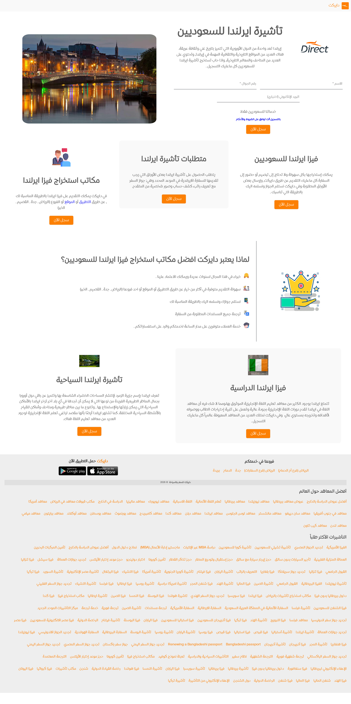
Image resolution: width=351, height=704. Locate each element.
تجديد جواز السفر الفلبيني (54, 584)
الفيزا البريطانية (311, 584)
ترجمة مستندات (156, 608)
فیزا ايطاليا (124, 584)
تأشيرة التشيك (85, 584)
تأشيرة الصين (263, 584)
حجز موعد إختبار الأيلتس (106, 560)
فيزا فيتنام (204, 572)
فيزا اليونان (25, 669)
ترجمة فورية (110, 608)
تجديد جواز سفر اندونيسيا (329, 620)
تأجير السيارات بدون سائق (293, 560)
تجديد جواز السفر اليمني (147, 645)
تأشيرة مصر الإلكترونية (83, 572)
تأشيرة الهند (224, 584)
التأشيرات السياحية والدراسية (208, 657)
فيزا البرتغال (110, 572)
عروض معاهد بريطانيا (288, 502)
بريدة (216, 471)
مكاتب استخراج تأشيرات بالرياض (288, 596)
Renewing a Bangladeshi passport (195, 645)
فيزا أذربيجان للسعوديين (214, 620)
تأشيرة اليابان (223, 572)
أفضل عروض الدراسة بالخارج (327, 502)
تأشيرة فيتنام (111, 620)
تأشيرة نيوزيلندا (336, 584)
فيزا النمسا (136, 596)
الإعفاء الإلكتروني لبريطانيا (329, 669)
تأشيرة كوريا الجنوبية (178, 572)
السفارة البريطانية (114, 632)
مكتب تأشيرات (66, 669)
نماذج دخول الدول (124, 548)
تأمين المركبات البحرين (49, 548)
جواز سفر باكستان (115, 645)
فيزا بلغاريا (267, 572)
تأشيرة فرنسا (301, 608)
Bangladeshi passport (243, 645)
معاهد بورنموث (125, 514)
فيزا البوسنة (156, 596)
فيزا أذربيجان (297, 645)
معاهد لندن (338, 526)
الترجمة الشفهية (261, 657)
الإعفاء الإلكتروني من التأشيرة (209, 681)
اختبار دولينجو (135, 560)
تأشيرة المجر (318, 645)
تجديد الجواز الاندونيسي (54, 632)
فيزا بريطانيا (216, 669)
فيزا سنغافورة (297, 669)
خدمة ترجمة (89, 608)
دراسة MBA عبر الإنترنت (199, 548)
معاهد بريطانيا (235, 502)
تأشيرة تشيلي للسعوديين (273, 548)
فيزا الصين (118, 596)
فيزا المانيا (243, 584)
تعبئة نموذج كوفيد (171, 657)
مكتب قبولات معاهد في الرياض (72, 502)
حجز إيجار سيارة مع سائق (253, 560)
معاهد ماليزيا (135, 502)
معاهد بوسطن (100, 514)
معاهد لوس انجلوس (240, 514)
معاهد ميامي (31, 514)
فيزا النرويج (278, 620)
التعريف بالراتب (246, 572)
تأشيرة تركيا (176, 681)
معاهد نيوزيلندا (258, 502)
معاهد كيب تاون (315, 526)
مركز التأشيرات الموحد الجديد (57, 608)
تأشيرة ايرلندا (305, 632)
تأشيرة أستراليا (281, 632)
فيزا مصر (20, 620)
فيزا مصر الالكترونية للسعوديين (52, 620)
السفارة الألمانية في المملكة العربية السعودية (256, 608)
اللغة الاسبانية (182, 502)
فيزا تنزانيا (27, 560)
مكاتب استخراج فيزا (141, 657)
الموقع (70, 202)
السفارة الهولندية (87, 632)
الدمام (227, 471)
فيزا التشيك (130, 572)
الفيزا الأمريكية (336, 548)
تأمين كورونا (157, 560)
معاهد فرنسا (298, 620)
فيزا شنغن (285, 681)
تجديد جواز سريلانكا (291, 572)
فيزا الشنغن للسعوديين (330, 608)
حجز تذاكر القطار (180, 560)
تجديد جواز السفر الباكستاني (327, 657)
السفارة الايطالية (209, 608)
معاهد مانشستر (270, 514)
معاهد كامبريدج (151, 514)
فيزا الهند (340, 681)
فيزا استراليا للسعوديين (177, 620)
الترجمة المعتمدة (54, 657)
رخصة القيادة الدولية (106, 669)
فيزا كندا (48, 596)
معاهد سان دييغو (297, 514)
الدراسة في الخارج (110, 502)
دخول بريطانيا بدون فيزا (330, 596)
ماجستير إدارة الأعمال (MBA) (160, 548)
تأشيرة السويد (53, 572)
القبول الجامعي (336, 572)
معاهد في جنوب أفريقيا (330, 514)
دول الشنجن (241, 681)
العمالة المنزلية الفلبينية (330, 560)
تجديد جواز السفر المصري (81, 645)
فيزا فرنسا (107, 584)
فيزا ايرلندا (255, 596)
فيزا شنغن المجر (201, 584)
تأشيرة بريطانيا (238, 669)
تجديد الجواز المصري (308, 548)
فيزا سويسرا (236, 596)
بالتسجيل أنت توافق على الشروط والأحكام (258, 119)
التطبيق (85, 202)
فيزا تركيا (33, 572)
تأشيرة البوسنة (140, 632)
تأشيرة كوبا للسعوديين (235, 548)
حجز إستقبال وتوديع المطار (214, 560)
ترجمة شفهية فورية (290, 657)
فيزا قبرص (261, 632)
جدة (238, 471)
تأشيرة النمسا (152, 669)
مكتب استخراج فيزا (71, 596)
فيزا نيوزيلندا (26, 632)
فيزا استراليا (242, 632)
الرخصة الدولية (87, 620)
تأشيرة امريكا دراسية (172, 584)
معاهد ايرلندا (214, 514)
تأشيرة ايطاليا (97, 596)
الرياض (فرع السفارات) (259, 471)
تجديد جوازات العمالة (71, 560)
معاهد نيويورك (158, 502)
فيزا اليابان (151, 620)
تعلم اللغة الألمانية (208, 502)
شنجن (83, 669)
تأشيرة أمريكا (151, 572)
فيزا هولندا (131, 669)
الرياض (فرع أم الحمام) (293, 471)
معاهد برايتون (53, 514)
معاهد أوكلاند (77, 514)
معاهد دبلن (193, 514)
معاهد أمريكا (37, 502)
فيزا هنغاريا (339, 645)
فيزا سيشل (45, 560)
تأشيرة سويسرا (194, 669)
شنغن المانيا (322, 681)
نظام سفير (239, 657)
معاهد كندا (173, 514)
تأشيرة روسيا (145, 584)
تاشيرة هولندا (177, 596)
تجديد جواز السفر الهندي (207, 596)
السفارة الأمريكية (182, 608)
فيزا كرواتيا (44, 669)
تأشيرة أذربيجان (275, 645)
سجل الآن (258, 129)
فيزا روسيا (206, 632)
